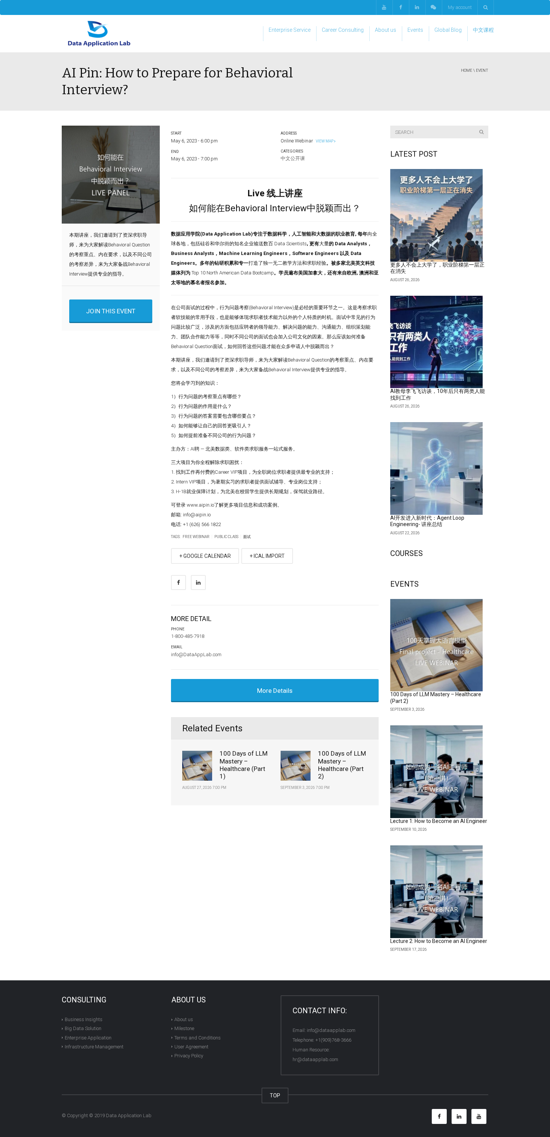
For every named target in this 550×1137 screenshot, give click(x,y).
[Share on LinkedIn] (198, 582)
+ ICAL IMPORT (267, 556)
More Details (275, 690)
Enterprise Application (88, 1037)
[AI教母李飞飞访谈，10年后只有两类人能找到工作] (436, 342)
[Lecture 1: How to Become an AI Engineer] (436, 771)
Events (415, 30)
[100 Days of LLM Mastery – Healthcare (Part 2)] (436, 645)
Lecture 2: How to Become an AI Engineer (438, 941)
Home (466, 70)
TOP (275, 1095)
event (482, 70)
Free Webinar (196, 537)
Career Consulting (343, 30)
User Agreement (191, 1047)
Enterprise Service (290, 30)
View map (324, 141)
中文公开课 (293, 158)
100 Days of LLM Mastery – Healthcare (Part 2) (342, 765)
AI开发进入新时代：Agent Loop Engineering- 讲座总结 (427, 521)
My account (460, 7)
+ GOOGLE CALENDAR (205, 556)
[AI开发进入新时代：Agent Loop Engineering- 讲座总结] (436, 468)
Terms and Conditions (197, 1037)
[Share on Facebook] (178, 582)
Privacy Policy (188, 1055)
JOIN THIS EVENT (110, 311)
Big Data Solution (83, 1028)
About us (385, 30)
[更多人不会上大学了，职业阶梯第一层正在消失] (436, 215)
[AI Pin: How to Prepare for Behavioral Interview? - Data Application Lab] (99, 33)
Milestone (184, 1028)
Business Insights (84, 1019)
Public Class (226, 537)
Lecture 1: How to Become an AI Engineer (438, 821)
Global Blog (448, 30)
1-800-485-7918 (187, 636)
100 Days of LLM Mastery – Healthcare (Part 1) (244, 765)
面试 (247, 537)
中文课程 (483, 30)
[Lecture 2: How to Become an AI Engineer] (436, 891)
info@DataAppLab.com (196, 654)
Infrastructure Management (94, 1047)
